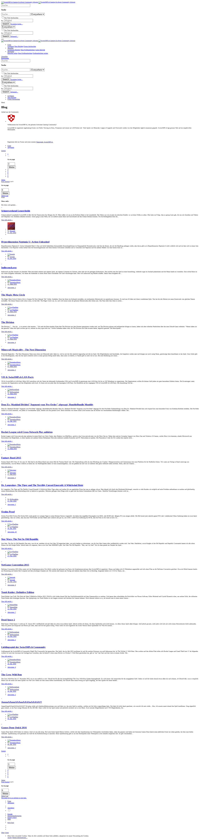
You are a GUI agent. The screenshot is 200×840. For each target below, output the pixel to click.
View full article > (7, 220)
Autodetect (11, 808)
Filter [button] (3, 197)
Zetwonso (13, 472)
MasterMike (13, 607)
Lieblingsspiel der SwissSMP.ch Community (23, 647)
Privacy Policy (12, 817)
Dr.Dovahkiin (14, 499)
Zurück (3, 151)
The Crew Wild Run (11, 674)
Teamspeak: (44, 142)
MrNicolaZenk (14, 392)
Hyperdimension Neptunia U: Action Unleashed (25, 242)
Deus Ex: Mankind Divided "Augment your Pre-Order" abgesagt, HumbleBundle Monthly (47, 404)
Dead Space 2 (8, 619)
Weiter (3, 180)
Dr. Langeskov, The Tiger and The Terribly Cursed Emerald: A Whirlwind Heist (42, 485)
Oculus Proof (8, 511)
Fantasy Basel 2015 (11, 457)
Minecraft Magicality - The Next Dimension (23, 349)
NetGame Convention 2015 (15, 565)
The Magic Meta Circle (13, 295)
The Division (7, 322)
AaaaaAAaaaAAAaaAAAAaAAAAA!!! (21, 702)
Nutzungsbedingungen (14, 816)
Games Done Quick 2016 (14, 727)
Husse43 (12, 231)
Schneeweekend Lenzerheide (15, 211)
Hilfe (9, 819)
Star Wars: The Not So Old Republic (19, 539)
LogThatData (14, 310)
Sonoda (12, 257)
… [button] (8, 156)
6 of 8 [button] (11, 181)
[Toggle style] (9, 810)
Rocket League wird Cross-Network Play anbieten (26, 432)
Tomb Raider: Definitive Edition (17, 592)
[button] (2, 39)
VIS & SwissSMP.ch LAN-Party (17, 377)
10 (12, 532)
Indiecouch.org (9, 267)
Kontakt (10, 814)
